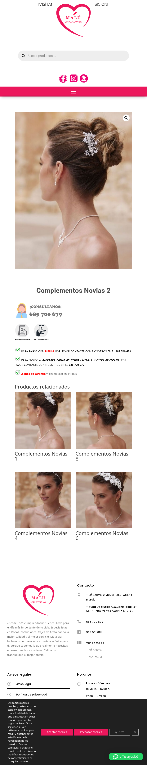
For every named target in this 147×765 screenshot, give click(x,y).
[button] (126, 118)
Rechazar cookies (91, 732)
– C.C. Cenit (94, 657)
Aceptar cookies (57, 732)
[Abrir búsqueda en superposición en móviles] (73, 56)
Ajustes (119, 732)
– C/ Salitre (94, 650)
